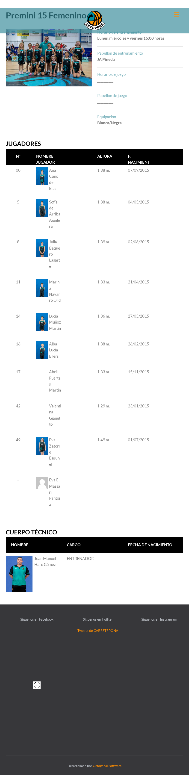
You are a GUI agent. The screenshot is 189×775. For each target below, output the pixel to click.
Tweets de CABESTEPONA (97, 630)
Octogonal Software (107, 766)
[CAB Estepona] (94, 20)
